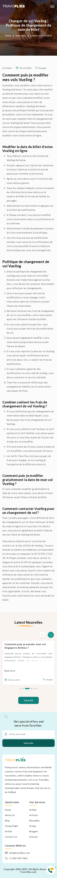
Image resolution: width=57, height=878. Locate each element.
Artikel (32, 809)
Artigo (32, 826)
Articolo (33, 836)
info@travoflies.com (19, 852)
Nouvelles (21, 35)
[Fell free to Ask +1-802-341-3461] (51, 871)
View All (28, 700)
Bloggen (33, 831)
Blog (7, 820)
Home (8, 35)
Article (8, 831)
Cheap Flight (11, 826)
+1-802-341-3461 (18, 858)
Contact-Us (11, 836)
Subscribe (28, 743)
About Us (10, 815)
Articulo (33, 815)
